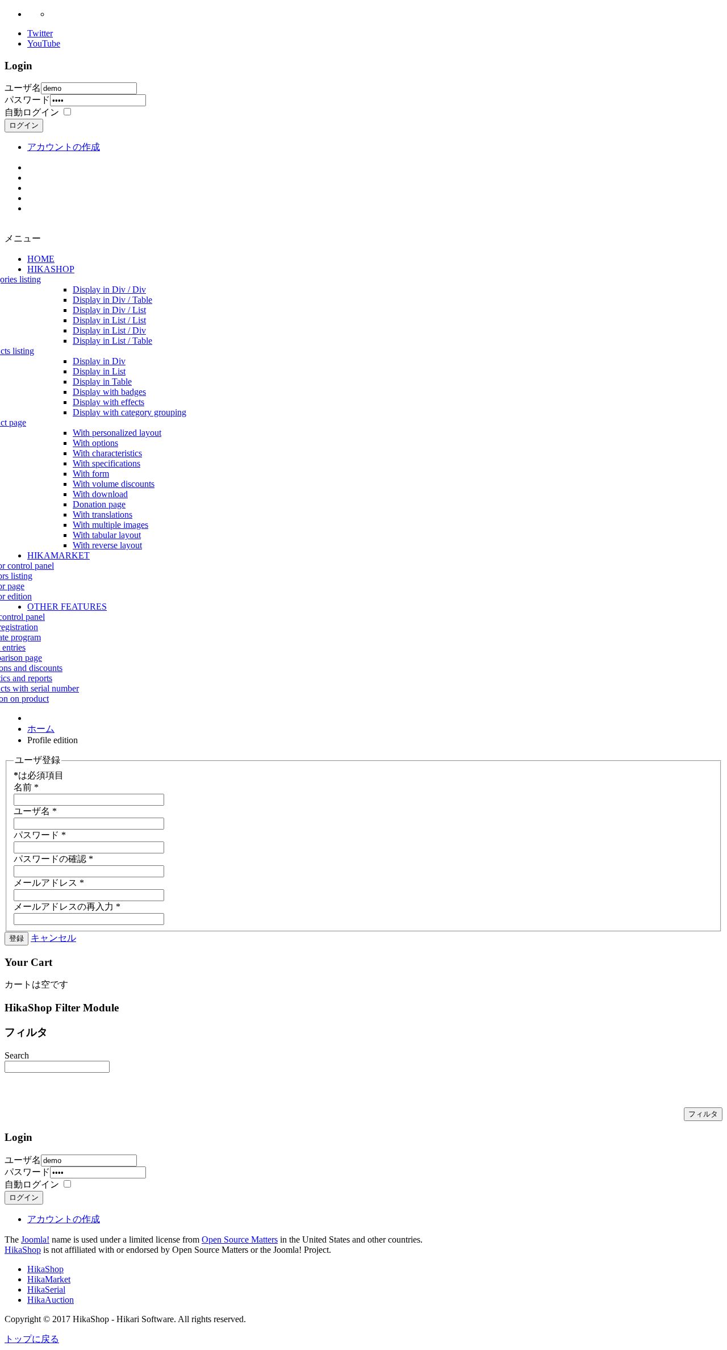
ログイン (24, 125)
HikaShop (23, 1250)
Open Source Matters (240, 1239)
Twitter (40, 33)
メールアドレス (49, 883)
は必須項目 (39, 775)
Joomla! (35, 1239)
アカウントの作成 (63, 147)
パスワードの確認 (53, 859)
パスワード (27, 100)
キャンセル (53, 938)
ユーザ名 (23, 88)
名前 (26, 787)
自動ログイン (32, 112)
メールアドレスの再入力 (67, 906)
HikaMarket (48, 1279)
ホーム (41, 729)
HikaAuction (50, 1300)
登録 (16, 938)
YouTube (43, 43)
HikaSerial (46, 1289)
